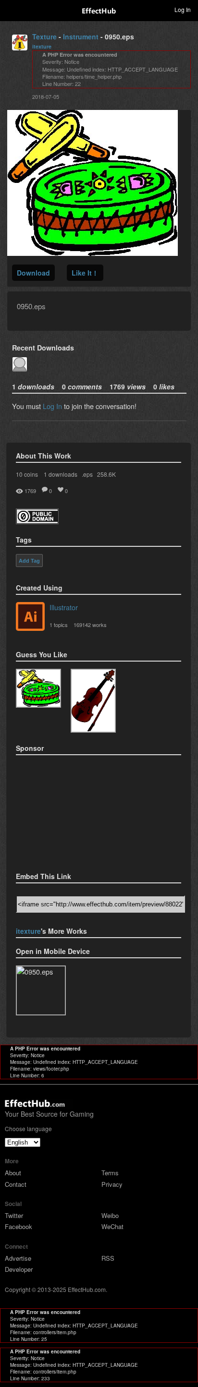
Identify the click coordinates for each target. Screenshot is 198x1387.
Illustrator (64, 607)
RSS (107, 1258)
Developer (19, 1269)
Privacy (112, 1184)
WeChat (112, 1226)
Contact (15, 1184)
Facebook (18, 1226)
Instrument (81, 36)
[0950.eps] (38, 688)
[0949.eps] (93, 701)
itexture (41, 46)
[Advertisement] (64, 810)
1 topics (59, 624)
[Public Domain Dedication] (37, 521)
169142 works (90, 624)
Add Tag (29, 561)
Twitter (14, 1215)
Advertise (18, 1258)
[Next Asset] (92, 253)
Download (33, 272)
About (13, 1172)
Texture (44, 36)
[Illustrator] (30, 617)
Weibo (110, 1215)
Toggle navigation (11, 9)
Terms (110, 1172)
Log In (52, 406)
